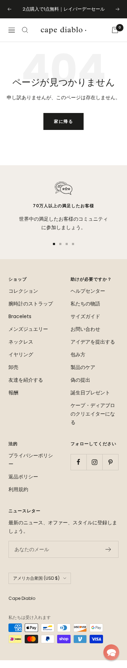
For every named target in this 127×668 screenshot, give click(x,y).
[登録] (108, 549)
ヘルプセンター (88, 290)
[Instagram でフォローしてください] (94, 462)
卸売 (13, 367)
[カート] (115, 30)
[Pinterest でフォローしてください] (110, 462)
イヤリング (20, 354)
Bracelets (19, 316)
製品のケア (83, 367)
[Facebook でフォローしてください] (78, 462)
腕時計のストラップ (30, 303)
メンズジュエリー (28, 329)
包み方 (78, 354)
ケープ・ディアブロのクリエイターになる (93, 414)
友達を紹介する (25, 379)
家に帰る (63, 121)
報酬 (13, 392)
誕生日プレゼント (90, 392)
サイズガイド (85, 316)
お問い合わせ (85, 329)
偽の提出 (80, 379)
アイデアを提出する (93, 341)
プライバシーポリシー (30, 459)
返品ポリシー (23, 476)
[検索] (25, 30)
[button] (111, 652)
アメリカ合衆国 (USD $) (36, 578)
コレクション (23, 290)
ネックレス (20, 341)
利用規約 (18, 489)
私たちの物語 (85, 303)
